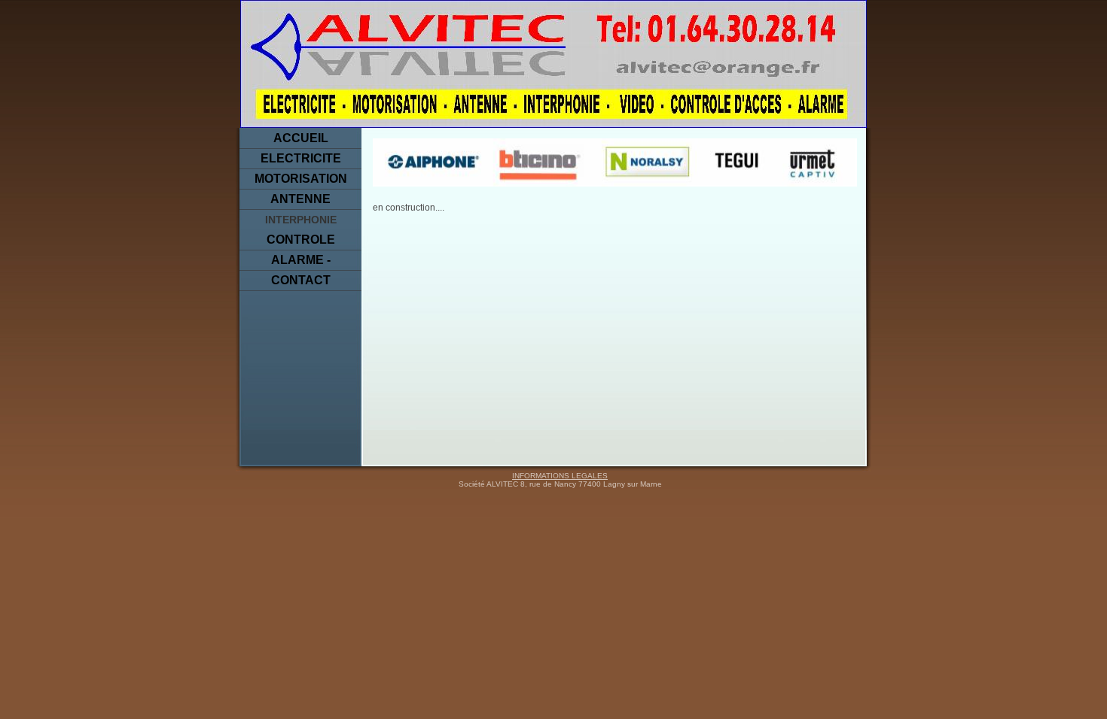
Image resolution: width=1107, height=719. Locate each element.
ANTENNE (300, 199)
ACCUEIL (300, 138)
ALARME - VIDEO (301, 262)
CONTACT (301, 280)
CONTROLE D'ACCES (301, 241)
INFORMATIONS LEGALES (560, 476)
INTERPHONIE (301, 220)
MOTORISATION (301, 178)
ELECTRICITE (301, 158)
